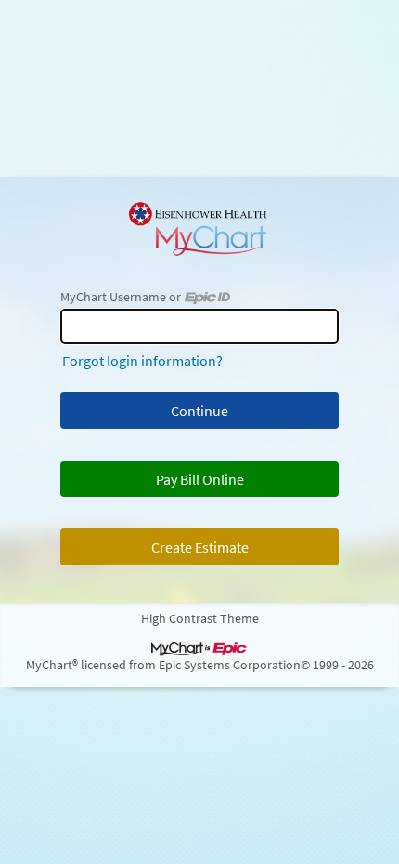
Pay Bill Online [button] (200, 479)
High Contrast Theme (200, 618)
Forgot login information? (142, 360)
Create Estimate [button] (200, 547)
